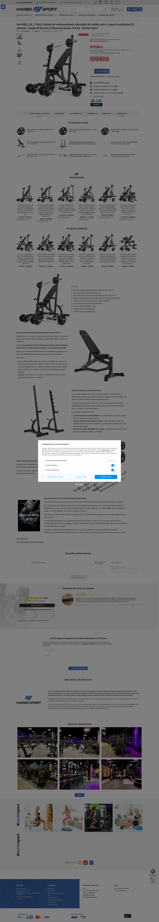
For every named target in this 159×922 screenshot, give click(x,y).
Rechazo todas (81, 477)
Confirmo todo (106, 477)
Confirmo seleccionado (55, 477)
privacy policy (105, 450)
